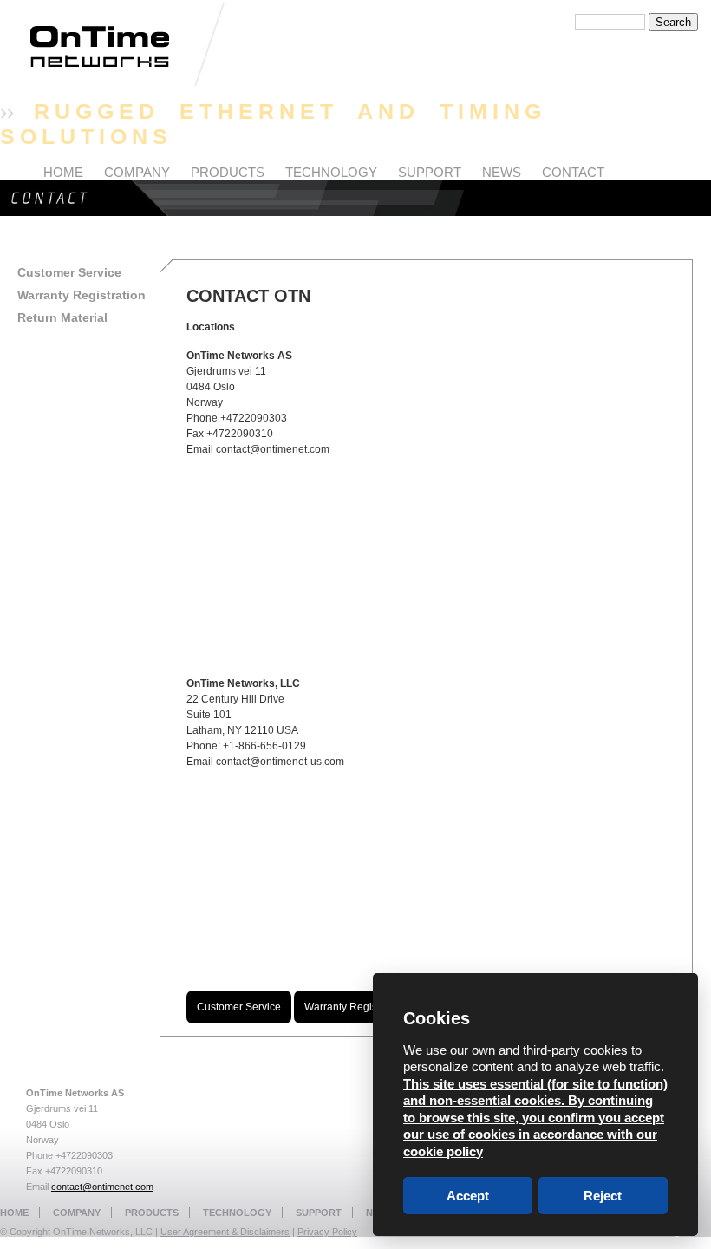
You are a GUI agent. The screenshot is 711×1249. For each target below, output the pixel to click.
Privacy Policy (327, 1231)
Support (319, 1212)
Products (152, 1212)
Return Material (62, 317)
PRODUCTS (227, 172)
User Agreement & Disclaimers (225, 1231)
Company (77, 1212)
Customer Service (69, 272)
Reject (603, 1195)
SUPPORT (429, 172)
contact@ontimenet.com (102, 1186)
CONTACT (573, 172)
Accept (468, 1195)
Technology (237, 1212)
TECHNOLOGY (331, 172)
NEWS (501, 172)
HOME (63, 172)
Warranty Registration (81, 295)
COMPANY (137, 172)
